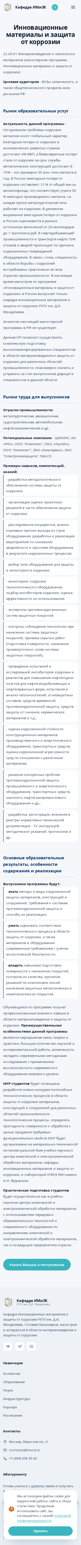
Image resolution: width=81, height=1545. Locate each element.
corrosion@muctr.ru (24, 1450)
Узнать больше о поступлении (36, 1264)
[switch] (58, 7)
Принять (41, 1531)
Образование (14, 1382)
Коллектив (11, 1373)
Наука (8, 1390)
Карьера (10, 1407)
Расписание (12, 1415)
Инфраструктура (16, 1398)
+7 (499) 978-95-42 (23, 1458)
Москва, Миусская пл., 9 (28, 1441)
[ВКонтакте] (8, 1346)
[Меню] (73, 7)
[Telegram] (19, 1346)
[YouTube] (31, 1346)
